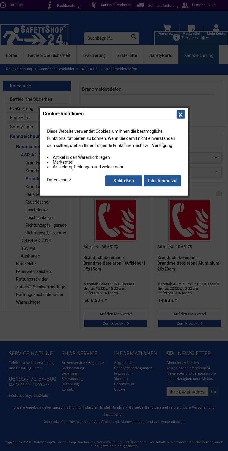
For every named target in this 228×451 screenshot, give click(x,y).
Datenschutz (59, 179)
